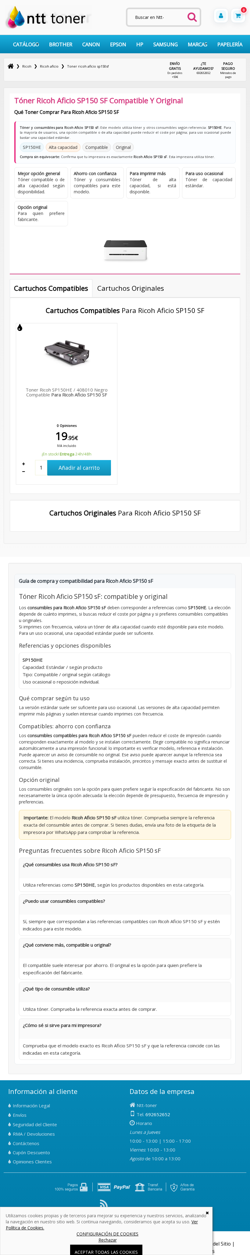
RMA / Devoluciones (34, 1134)
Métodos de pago (228, 70)
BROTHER (60, 44)
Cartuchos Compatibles (51, 288)
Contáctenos (26, 1143)
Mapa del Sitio (214, 1243)
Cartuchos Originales (130, 288)
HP (139, 44)
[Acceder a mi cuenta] (221, 15)
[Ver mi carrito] (238, 15)
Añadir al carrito (79, 467)
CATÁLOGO (26, 44)
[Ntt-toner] (11, 66)
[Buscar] (192, 15)
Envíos (20, 1115)
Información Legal (31, 1105)
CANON (91, 44)
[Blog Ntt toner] (104, 1206)
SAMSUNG (165, 44)
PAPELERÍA (229, 44)
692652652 (203, 68)
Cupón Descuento (31, 1152)
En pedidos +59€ (174, 70)
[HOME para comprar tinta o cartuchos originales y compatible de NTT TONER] (48, 28)
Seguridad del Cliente (35, 1124)
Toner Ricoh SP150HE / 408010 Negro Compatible (67, 392)
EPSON (118, 44)
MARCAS (197, 44)
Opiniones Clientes (32, 1161)
